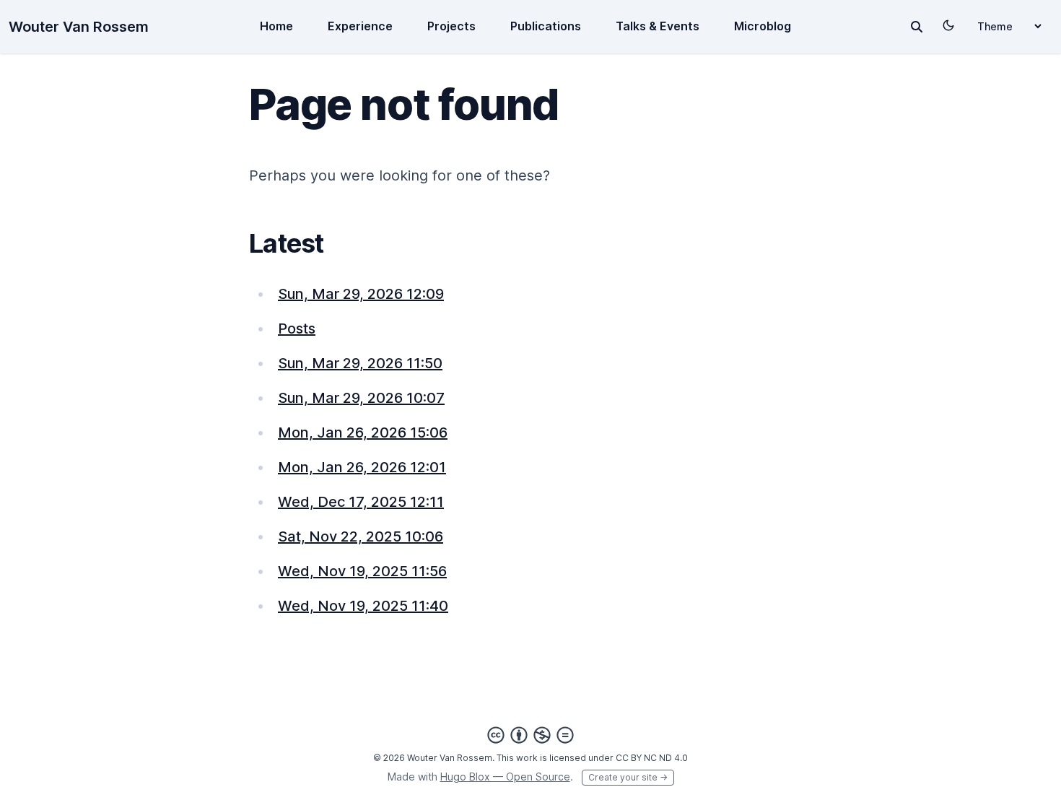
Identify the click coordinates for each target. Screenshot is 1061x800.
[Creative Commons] (530, 735)
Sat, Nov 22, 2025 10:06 (360, 536)
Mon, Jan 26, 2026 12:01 (362, 467)
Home (276, 26)
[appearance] (948, 25)
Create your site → (628, 777)
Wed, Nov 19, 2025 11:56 (362, 571)
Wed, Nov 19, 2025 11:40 (363, 605)
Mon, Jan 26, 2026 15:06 (362, 432)
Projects (451, 26)
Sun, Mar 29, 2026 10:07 (361, 397)
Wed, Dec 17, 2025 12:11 (361, 501)
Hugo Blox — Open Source (505, 776)
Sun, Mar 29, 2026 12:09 (361, 294)
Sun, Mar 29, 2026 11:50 (360, 363)
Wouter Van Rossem (79, 26)
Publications (545, 26)
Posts (296, 328)
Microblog (762, 26)
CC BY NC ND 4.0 (652, 757)
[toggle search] (916, 26)
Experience (360, 26)
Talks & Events (657, 26)
